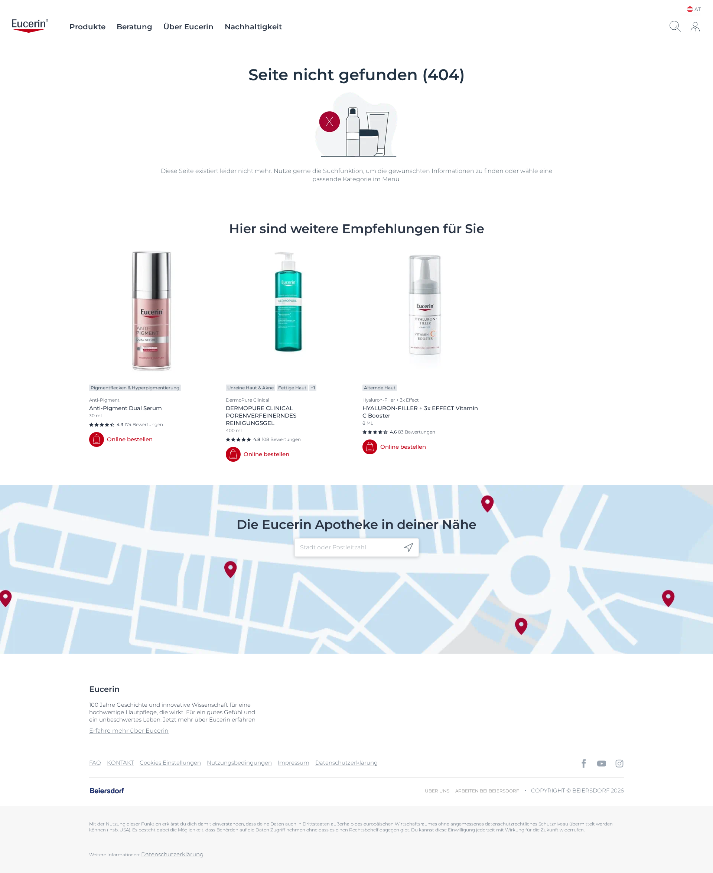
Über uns (437, 791)
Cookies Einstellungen (170, 762)
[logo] (30, 26)
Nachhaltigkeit (253, 26)
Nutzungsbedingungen (239, 762)
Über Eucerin (188, 26)
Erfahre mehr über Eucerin (129, 730)
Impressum (293, 762)
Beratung (134, 26)
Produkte (87, 26)
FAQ (95, 762)
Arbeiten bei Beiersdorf (487, 791)
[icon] (408, 547)
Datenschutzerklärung (346, 762)
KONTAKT (120, 762)
